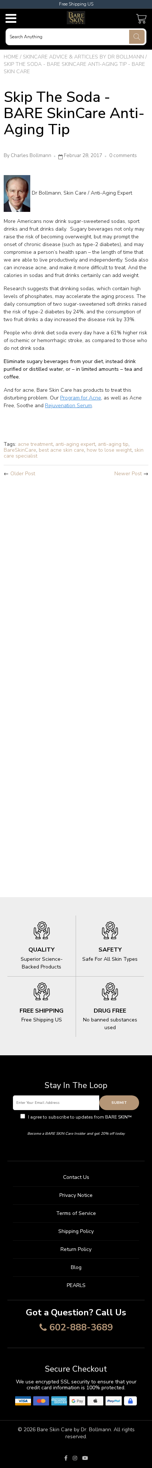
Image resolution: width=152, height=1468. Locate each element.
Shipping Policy (76, 1231)
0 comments (123, 155)
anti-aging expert (75, 444)
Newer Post (128, 473)
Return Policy (76, 1249)
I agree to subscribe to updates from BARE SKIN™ (79, 1120)
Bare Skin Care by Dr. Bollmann (74, 1429)
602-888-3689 (81, 1328)
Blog (76, 1267)
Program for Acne (80, 397)
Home (11, 56)
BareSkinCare (20, 450)
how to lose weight (109, 450)
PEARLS (76, 1285)
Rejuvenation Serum (68, 405)
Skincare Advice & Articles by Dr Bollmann (83, 56)
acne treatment (35, 444)
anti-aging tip (113, 444)
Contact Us (76, 1177)
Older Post (22, 473)
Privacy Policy (76, 1124)
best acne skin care (61, 450)
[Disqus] (76, 580)
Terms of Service (76, 1213)
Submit (119, 1102)
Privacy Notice (76, 1195)
